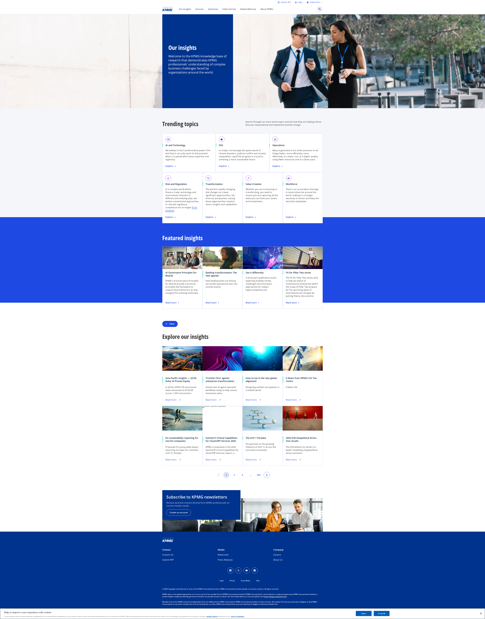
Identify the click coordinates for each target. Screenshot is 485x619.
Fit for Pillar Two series (298, 272)
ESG (221, 145)
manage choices (212, 616)
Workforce (291, 184)
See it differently (255, 272)
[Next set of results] (267, 475)
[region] (242, 613)
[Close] (481, 613)
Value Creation (253, 184)
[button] (168, 559)
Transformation (214, 184)
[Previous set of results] (218, 475)
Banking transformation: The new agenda (221, 274)
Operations (278, 145)
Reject (363, 613)
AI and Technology (175, 145)
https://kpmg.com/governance (275, 596)
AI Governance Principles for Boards (181, 274)
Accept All (381, 613)
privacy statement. (237, 616)
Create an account (178, 512)
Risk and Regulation (176, 184)
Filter (170, 324)
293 (258, 475)
